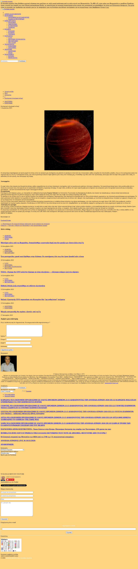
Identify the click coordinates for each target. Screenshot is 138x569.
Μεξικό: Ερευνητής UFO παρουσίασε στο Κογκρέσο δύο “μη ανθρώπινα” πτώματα (33, 299)
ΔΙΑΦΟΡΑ (11, 27)
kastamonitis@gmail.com (111, 383)
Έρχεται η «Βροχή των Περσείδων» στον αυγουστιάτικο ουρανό (24, 225)
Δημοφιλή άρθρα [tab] (10, 396)
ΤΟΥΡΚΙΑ (11, 34)
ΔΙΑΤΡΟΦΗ (8, 49)
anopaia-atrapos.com (13, 558)
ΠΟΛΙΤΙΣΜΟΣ (9, 54)
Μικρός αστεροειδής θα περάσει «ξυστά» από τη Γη (21, 312)
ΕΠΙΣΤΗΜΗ (12, 46)
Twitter (9, 220)
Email (3, 343)
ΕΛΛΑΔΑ (11, 31)
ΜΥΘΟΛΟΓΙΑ (12, 58)
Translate (28, 391)
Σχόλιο (3, 336)
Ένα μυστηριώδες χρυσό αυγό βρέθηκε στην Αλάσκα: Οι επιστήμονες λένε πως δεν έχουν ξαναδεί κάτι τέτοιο (42, 256)
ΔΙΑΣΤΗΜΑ (12, 47)
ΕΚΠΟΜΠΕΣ (9, 15)
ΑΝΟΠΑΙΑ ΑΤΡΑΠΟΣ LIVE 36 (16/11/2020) (18, 441)
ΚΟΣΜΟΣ (8, 29)
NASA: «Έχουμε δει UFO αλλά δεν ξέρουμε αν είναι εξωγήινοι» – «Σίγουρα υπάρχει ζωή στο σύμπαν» (40, 272)
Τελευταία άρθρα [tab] (10, 394)
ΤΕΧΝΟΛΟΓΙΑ (9, 44)
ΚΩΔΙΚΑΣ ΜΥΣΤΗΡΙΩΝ (16, 19)
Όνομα (3, 339)
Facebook (4, 220)
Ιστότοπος (4, 346)
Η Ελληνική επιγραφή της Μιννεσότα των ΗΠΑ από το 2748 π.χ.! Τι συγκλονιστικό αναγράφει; (37, 437)
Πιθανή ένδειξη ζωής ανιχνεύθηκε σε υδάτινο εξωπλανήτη (23, 286)
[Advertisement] (69, 76)
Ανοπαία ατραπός (26, 558)
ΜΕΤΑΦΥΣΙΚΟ (13, 41)
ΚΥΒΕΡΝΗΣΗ (13, 26)
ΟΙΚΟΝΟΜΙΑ (12, 24)
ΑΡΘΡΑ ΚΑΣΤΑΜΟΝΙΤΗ (13, 14)
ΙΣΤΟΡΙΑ (11, 56)
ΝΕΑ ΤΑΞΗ (12, 42)
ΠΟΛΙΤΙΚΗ (12, 22)
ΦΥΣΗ (10, 53)
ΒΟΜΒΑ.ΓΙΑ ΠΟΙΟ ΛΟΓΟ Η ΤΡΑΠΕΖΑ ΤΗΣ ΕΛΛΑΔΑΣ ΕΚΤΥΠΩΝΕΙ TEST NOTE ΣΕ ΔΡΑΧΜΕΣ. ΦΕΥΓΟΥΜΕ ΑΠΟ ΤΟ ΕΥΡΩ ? (54, 433)
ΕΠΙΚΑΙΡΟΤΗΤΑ (10, 21)
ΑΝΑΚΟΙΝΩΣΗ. (7, 444)
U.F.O (10, 37)
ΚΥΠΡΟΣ (11, 32)
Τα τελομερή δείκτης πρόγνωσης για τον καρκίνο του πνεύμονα (25, 224)
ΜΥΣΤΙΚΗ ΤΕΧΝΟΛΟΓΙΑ (16, 39)
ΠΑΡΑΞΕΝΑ (9, 36)
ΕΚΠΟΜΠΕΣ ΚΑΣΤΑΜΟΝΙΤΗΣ (18, 17)
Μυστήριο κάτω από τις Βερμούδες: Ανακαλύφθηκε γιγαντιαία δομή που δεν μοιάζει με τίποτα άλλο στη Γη (42, 243)
